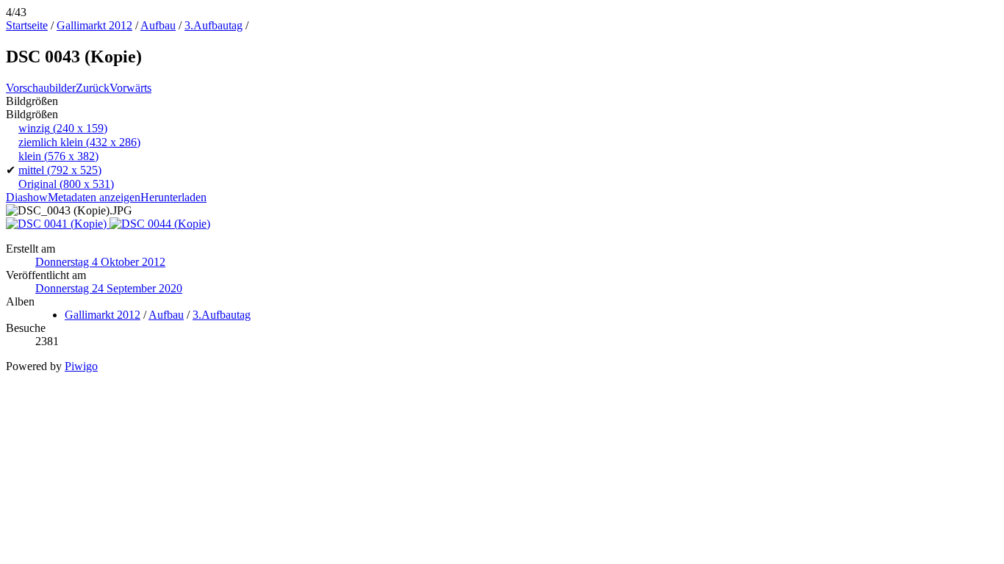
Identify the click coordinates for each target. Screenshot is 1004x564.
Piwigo (81, 366)
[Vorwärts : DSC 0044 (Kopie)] (160, 223)
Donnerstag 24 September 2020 (108, 288)
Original (66, 184)
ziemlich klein (79, 142)
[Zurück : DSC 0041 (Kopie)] (58, 223)
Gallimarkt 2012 (94, 25)
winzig (62, 128)
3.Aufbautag (213, 25)
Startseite (27, 25)
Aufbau (158, 25)
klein (58, 156)
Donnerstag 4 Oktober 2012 (100, 262)
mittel (59, 170)
